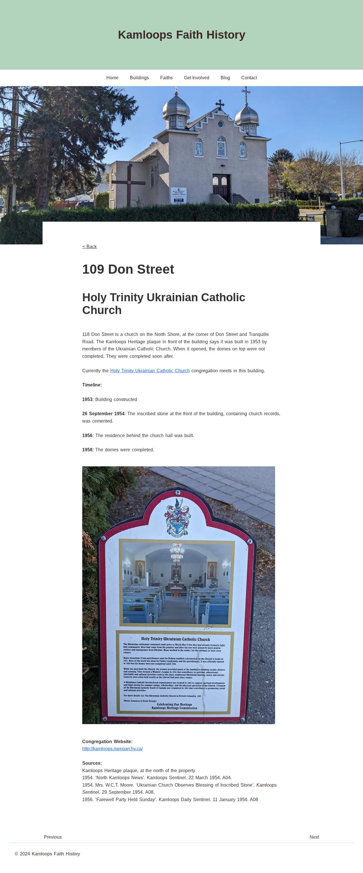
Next (314, 837)
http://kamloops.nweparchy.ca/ (112, 748)
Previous (53, 837)
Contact (249, 77)
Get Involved (196, 77)
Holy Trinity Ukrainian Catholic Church (150, 370)
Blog (225, 77)
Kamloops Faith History (181, 34)
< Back (89, 246)
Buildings (139, 77)
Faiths (166, 77)
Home (112, 77)
